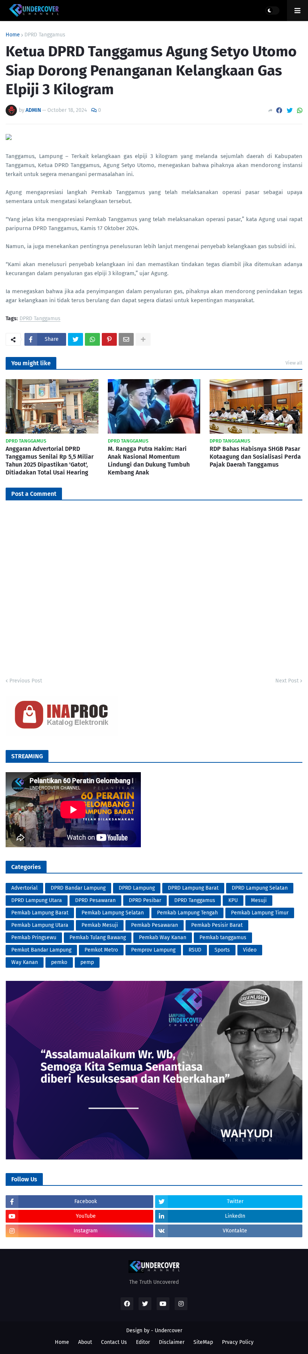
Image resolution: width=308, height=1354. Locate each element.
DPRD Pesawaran (95, 900)
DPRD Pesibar (145, 900)
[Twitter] (290, 110)
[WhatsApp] (299, 110)
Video (250, 950)
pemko (59, 962)
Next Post (287, 681)
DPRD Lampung (137, 888)
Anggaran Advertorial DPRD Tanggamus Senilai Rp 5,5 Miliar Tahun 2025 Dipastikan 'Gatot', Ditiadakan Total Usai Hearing (50, 460)
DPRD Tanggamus (44, 35)
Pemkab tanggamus (222, 937)
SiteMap (203, 1342)
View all (293, 363)
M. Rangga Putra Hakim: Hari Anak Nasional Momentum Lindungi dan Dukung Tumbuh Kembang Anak (149, 460)
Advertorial (24, 888)
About (85, 1342)
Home (13, 35)
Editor (143, 1342)
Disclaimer (171, 1342)
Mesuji (259, 900)
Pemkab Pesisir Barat (217, 925)
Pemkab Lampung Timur (259, 913)
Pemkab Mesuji (100, 925)
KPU (233, 900)
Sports (222, 950)
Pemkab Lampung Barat (39, 913)
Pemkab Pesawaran (154, 925)
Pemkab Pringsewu (33, 937)
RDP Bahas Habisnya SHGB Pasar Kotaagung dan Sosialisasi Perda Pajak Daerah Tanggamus (255, 456)
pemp (87, 962)
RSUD (195, 950)
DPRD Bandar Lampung (78, 888)
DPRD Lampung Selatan (260, 888)
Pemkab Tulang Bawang (97, 937)
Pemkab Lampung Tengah (187, 913)
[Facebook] (279, 110)
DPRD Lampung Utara (36, 900)
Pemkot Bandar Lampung (41, 950)
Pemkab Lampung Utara (39, 925)
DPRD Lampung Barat (193, 888)
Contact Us (114, 1342)
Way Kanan (24, 962)
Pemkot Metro (101, 950)
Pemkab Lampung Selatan (113, 913)
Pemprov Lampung (153, 950)
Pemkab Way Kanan (162, 937)
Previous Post (25, 681)
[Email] (126, 339)
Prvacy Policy (238, 1342)
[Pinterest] (109, 339)
